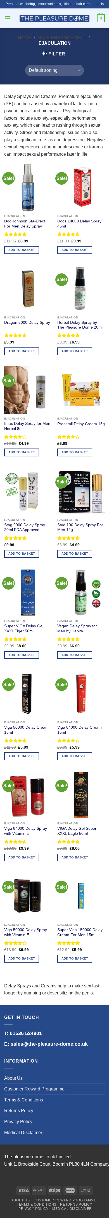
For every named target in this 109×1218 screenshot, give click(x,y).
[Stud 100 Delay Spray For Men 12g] (81, 491)
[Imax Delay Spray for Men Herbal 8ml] (28, 390)
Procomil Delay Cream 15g (81, 424)
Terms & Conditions (23, 1099)
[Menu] (7, 18)
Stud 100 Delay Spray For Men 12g (80, 527)
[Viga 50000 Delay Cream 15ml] (28, 694)
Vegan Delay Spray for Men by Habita (77, 628)
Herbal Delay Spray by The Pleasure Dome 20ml (80, 325)
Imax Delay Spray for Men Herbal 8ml (27, 426)
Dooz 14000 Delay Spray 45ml (79, 223)
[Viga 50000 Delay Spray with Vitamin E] (28, 896)
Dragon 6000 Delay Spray (27, 322)
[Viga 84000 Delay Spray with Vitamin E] (28, 795)
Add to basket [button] (21, 249)
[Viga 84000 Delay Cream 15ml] (81, 694)
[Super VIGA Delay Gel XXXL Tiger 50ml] (28, 592)
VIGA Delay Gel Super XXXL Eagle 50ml (76, 831)
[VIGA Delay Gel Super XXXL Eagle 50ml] (81, 795)
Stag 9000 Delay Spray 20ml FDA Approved (24, 527)
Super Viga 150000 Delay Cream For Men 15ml (80, 932)
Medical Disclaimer (23, 1132)
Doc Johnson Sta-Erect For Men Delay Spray (24, 223)
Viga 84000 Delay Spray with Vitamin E (25, 831)
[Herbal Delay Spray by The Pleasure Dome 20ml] (81, 289)
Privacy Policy (18, 1121)
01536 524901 (26, 1033)
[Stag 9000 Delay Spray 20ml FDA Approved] (28, 491)
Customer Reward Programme (34, 1089)
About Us (13, 1078)
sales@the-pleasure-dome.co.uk (49, 1044)
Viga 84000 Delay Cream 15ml (79, 730)
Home (24, 37)
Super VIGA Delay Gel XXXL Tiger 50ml (23, 628)
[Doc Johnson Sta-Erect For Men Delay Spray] (28, 187)
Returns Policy (18, 1110)
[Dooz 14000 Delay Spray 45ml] (81, 187)
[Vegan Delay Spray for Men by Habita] (81, 592)
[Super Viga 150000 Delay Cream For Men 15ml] (81, 896)
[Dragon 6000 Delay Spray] (28, 289)
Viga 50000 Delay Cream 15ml (26, 730)
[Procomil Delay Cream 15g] (81, 390)
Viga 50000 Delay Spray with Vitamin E (25, 932)
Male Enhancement (61, 37)
